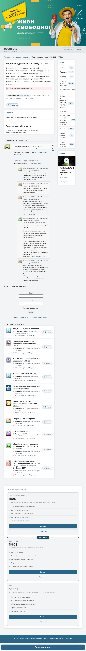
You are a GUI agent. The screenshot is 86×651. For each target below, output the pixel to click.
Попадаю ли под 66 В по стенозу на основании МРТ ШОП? (24, 343)
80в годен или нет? (21, 431)
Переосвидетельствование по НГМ (67, 91)
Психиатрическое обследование (18, 126)
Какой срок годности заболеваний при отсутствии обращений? (25, 403)
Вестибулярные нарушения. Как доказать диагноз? (26, 387)
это (23, 152)
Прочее (66, 129)
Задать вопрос (43, 647)
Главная (7, 57)
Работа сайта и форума (65, 135)
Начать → (43, 526)
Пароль (31, 300)
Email (31, 293)
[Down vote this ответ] (52, 151)
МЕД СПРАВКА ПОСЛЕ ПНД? (25, 374)
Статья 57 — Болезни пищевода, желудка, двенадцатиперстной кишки (22, 131)
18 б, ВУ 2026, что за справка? (26, 329)
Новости (65, 76)
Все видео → (64, 182)
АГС (65, 67)
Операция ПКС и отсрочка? (24, 419)
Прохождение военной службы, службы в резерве (67, 120)
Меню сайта (69, 49)
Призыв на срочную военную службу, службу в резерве (66, 103)
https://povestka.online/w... (39, 256)
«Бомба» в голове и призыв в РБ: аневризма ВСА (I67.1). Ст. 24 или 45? (25, 446)
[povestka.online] (10, 49)
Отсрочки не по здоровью (66, 83)
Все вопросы (16, 57)
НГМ (7, 122)
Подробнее (43, 531)
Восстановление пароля (38, 317)
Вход (79, 49)
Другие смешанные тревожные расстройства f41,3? (26, 359)
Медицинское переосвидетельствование (21, 117)
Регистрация (19, 317)
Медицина (26, 57)
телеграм (37, 163)
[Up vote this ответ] (52, 145)
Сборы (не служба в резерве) (66, 144)
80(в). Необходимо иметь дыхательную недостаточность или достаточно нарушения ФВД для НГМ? (26, 464)
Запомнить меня (31, 308)
